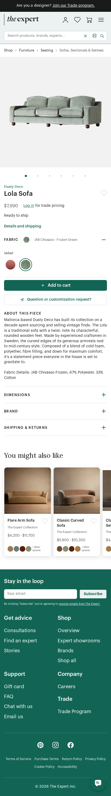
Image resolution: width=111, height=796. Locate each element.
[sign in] (65, 20)
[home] (21, 20)
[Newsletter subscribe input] (40, 594)
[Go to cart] (89, 20)
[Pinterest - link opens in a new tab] (40, 745)
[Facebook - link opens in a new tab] (70, 745)
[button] (77, 19)
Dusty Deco (13, 187)
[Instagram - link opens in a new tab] (55, 745)
